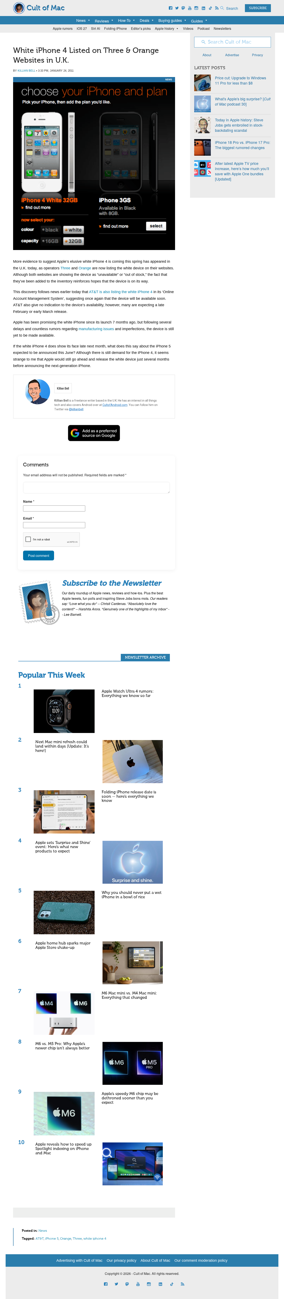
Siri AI (95, 28)
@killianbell (76, 409)
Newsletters (222, 28)
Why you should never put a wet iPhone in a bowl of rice (132, 895)
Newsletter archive (145, 657)
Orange (85, 268)
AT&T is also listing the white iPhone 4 (120, 292)
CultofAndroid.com (114, 405)
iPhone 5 (52, 1239)
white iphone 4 (94, 1239)
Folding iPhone (115, 28)
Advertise (232, 54)
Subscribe (258, 8)
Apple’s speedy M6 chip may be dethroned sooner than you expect (130, 1098)
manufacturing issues (96, 329)
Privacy (257, 54)
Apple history (164, 28)
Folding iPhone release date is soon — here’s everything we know (129, 796)
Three (65, 268)
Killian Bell (26, 70)
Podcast (204, 28)
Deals (144, 20)
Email (28, 518)
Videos (188, 28)
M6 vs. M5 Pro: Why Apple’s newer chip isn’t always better (62, 1046)
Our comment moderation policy (200, 1260)
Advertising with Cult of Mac (79, 1260)
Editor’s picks (141, 28)
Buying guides (170, 20)
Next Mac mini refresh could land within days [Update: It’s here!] (62, 746)
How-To (124, 20)
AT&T (40, 1239)
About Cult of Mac (155, 1260)
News (81, 20)
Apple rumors (63, 28)
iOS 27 (82, 28)
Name (28, 501)
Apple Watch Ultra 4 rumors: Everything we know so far (128, 693)
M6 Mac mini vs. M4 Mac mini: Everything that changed (129, 995)
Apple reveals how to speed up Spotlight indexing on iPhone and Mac (63, 1148)
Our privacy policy (121, 1260)
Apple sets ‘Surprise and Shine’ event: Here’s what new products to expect (62, 847)
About (207, 54)
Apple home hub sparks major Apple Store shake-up (62, 945)
